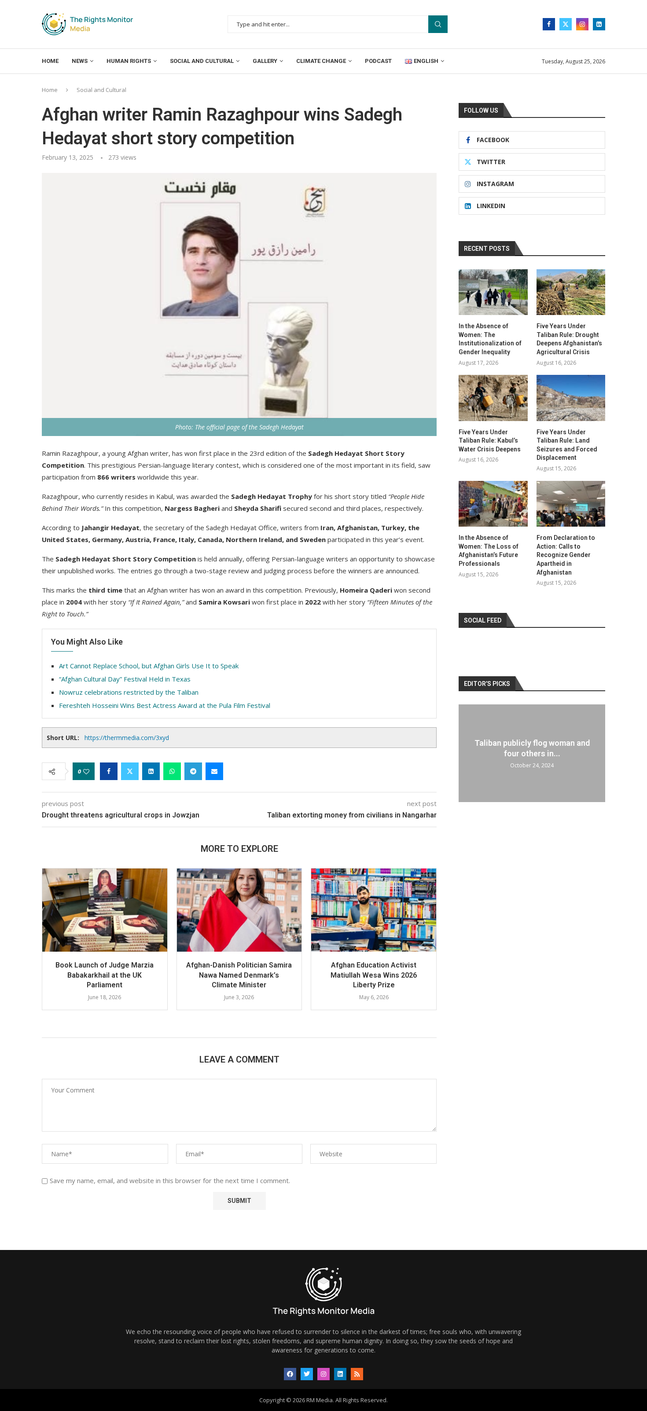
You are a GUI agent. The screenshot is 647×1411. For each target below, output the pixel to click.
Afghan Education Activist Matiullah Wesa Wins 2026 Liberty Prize (374, 975)
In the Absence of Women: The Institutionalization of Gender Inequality (490, 339)
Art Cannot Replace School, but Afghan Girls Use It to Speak (149, 665)
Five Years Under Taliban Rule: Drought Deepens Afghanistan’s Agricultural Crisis (569, 339)
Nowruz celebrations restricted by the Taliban (129, 692)
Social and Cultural (202, 61)
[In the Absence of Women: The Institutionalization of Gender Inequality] (493, 292)
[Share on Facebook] (109, 771)
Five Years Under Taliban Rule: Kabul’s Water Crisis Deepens (490, 441)
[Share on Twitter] (130, 771)
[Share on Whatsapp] (172, 771)
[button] (53, 944)
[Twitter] (565, 24)
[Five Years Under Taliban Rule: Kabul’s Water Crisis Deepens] (493, 398)
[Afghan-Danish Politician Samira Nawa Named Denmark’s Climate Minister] (239, 910)
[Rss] (357, 1374)
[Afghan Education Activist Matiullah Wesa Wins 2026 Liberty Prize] (373, 910)
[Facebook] (549, 24)
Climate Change (321, 61)
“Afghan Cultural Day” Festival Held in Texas (125, 678)
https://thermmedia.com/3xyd (127, 737)
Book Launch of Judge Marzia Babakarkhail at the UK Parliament (104, 975)
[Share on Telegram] (193, 771)
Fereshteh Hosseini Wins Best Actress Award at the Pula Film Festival (164, 705)
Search (438, 24)
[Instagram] (582, 24)
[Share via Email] (214, 771)
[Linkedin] (599, 24)
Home (50, 61)
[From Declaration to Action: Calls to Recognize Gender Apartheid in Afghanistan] (571, 504)
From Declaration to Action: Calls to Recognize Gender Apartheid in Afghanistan (566, 554)
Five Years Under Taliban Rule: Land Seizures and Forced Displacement (567, 445)
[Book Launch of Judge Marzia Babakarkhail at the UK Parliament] (104, 910)
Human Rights (129, 61)
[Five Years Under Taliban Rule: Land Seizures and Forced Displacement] (571, 398)
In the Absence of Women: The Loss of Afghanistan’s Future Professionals (488, 550)
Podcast (378, 61)
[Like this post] (86, 771)
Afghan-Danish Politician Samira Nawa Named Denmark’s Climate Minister (239, 975)
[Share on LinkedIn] (151, 771)
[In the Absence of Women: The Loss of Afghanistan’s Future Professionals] (493, 504)
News (80, 61)
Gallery (265, 61)
